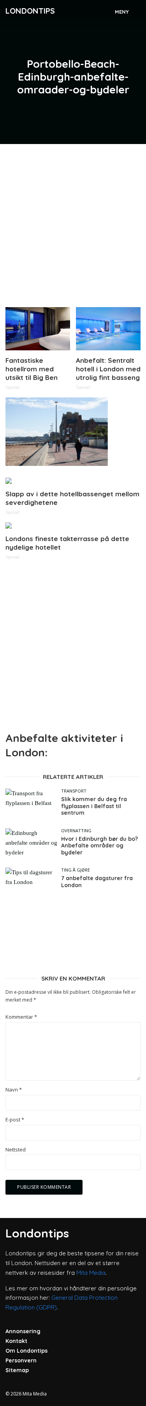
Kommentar (21, 1017)
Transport (73, 791)
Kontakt (16, 1340)
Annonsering (22, 1331)
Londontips (30, 11)
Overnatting (76, 830)
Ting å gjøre (75, 870)
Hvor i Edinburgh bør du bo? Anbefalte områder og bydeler (99, 846)
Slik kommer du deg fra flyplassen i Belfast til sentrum (94, 806)
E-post (14, 1119)
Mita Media (91, 1272)
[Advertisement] (73, 222)
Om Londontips (26, 1350)
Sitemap (17, 1370)
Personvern (21, 1360)
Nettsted (15, 1149)
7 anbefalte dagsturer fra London (97, 882)
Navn (13, 1089)
